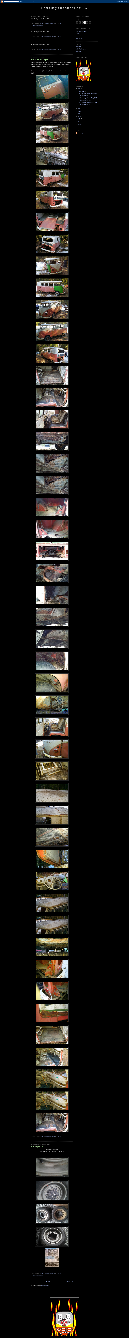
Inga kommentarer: (38, 25)
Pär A (77, 33)
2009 (79, 116)
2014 (79, 108)
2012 (79, 111)
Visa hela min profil (82, 136)
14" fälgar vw (37, 1147)
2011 (79, 114)
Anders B (78, 36)
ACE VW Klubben (81, 49)
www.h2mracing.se (81, 31)
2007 (79, 121)
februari (81, 91)
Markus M (78, 46)
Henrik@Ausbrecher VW (85, 132)
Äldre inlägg (69, 1281)
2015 (79, 89)
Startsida (48, 1281)
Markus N (78, 51)
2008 (79, 119)
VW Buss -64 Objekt (39, 60)
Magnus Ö (79, 38)
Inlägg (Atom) (45, 1285)
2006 (79, 124)
